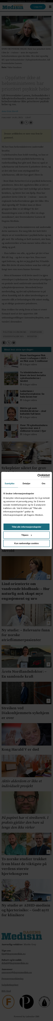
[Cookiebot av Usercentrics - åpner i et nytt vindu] (38, 475)
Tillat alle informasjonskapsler (26, 527)
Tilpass (24, 535)
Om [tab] (43, 483)
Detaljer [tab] (26, 483)
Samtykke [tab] (9, 483)
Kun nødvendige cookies (26, 543)
